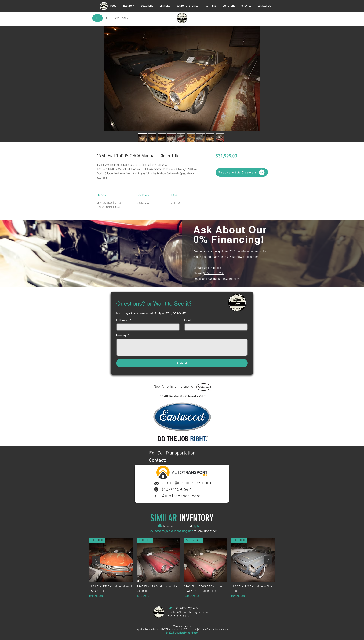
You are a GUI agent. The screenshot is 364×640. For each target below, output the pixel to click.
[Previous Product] (96, 560)
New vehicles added (178, 527)
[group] (182, 568)
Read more (102, 177)
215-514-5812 (180, 616)
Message (122, 335)
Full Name (123, 320)
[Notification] (160, 525)
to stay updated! (205, 531)
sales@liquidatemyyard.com (220, 279)
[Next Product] (268, 560)
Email (188, 320)
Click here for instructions (108, 207)
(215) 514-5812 (213, 273)
